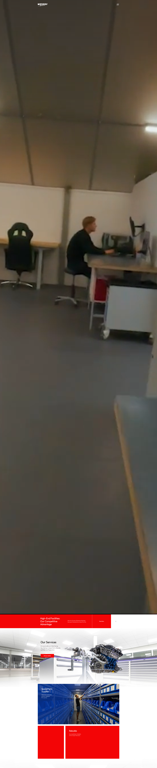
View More (101, 621)
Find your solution (47, 655)
